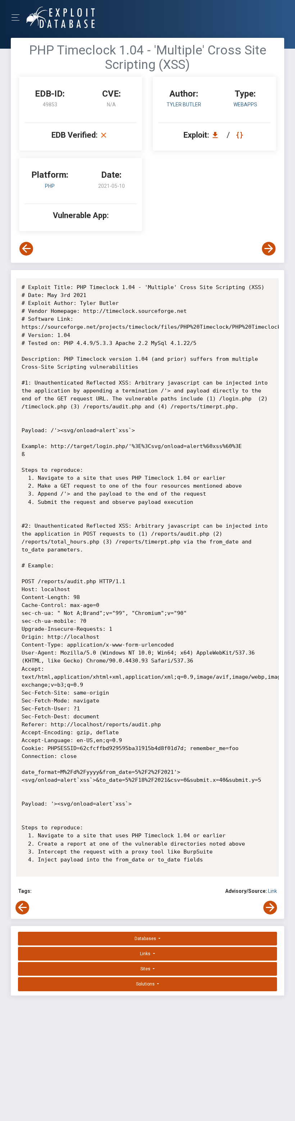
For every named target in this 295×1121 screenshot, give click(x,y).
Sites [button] (145, 968)
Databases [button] (146, 938)
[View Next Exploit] (269, 249)
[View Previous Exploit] (26, 249)
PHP (50, 186)
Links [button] (145, 953)
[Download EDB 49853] (217, 134)
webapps (245, 104)
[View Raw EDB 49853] (240, 134)
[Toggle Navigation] (17, 17)
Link (272, 891)
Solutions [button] (146, 984)
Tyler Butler (184, 104)
